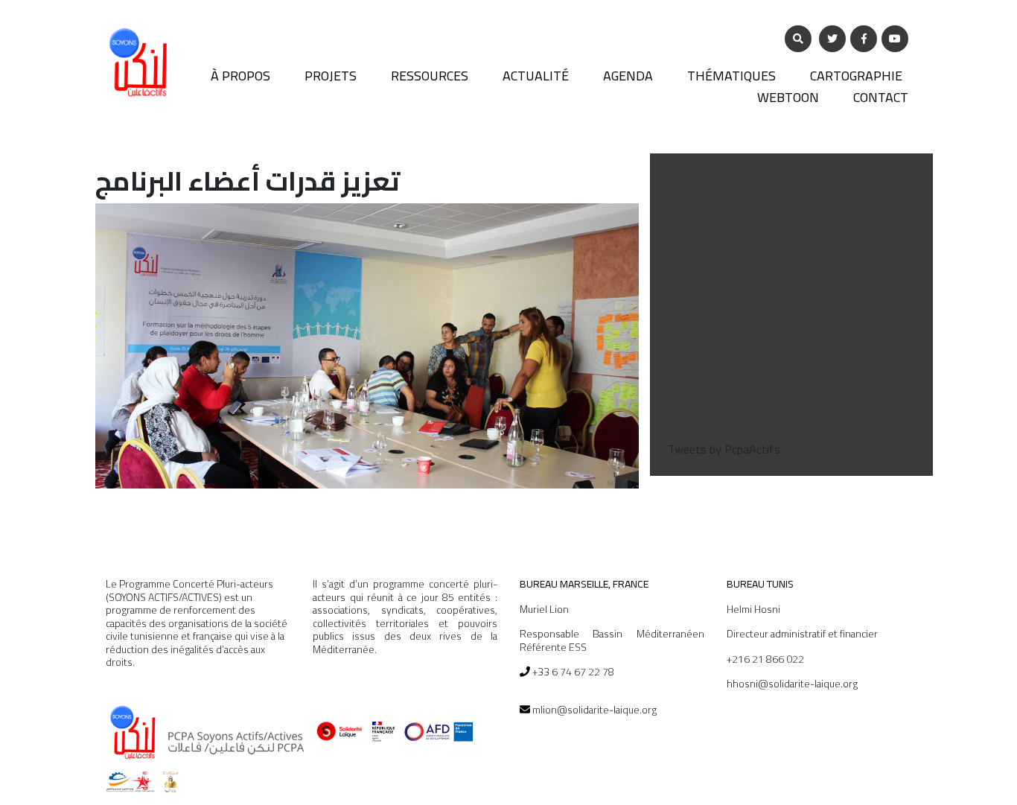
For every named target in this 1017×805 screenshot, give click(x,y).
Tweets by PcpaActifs (724, 449)
